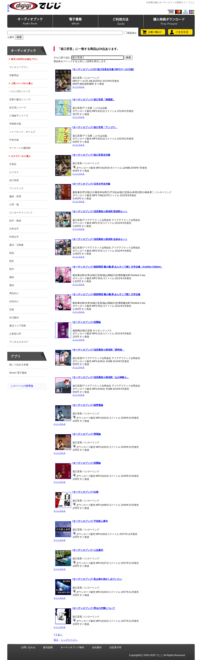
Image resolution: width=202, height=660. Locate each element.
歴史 (11, 261)
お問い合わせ (28, 647)
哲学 (11, 269)
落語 (11, 285)
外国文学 (14, 236)
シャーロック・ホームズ (22, 131)
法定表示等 (115, 647)
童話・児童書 (16, 245)
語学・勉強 (15, 220)
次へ (60, 634)
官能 (11, 309)
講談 (11, 277)
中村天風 (14, 140)
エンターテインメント (21, 212)
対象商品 (14, 75)
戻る (56, 640)
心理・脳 (14, 204)
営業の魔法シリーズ (20, 99)
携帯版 (8, 8)
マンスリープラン (18, 67)
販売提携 (48, 647)
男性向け (14, 293)
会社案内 (97, 647)
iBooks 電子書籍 (18, 372)
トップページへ (69, 640)
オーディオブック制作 (72, 647)
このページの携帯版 (21, 385)
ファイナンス (16, 188)
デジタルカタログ (18, 341)
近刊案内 (14, 317)
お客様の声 (15, 333)
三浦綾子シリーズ (18, 115)
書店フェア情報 (17, 325)
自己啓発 (14, 180)
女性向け (14, 301)
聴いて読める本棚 (18, 364)
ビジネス (14, 172)
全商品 (12, 164)
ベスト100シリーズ (19, 91)
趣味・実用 (15, 196)
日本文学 (14, 228)
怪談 (11, 253)
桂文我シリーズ (17, 107)
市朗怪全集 (15, 123)
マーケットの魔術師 (20, 148)
